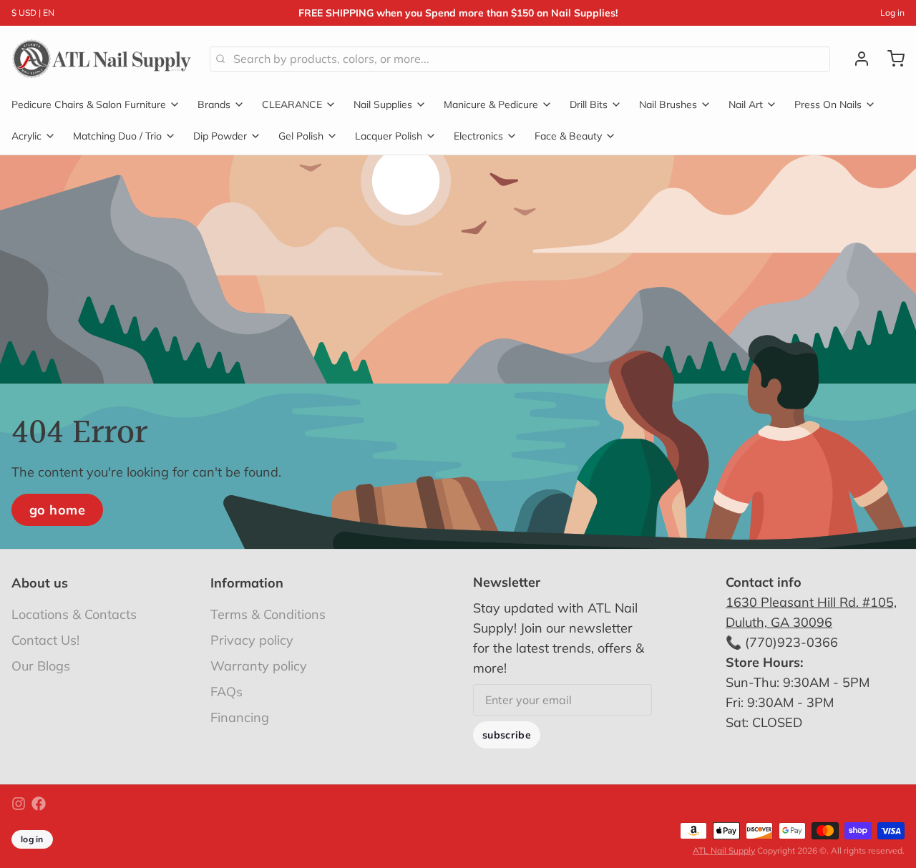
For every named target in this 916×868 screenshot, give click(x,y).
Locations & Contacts (74, 614)
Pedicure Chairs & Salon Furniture (88, 104)
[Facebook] (38, 803)
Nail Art (746, 104)
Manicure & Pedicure (491, 104)
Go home (57, 510)
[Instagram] (18, 803)
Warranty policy (258, 666)
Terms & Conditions (268, 614)
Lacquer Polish (388, 136)
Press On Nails (828, 104)
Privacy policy (251, 640)
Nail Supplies (383, 104)
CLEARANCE (292, 104)
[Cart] (890, 58)
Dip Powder (220, 136)
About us (39, 583)
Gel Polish (300, 136)
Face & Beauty (568, 136)
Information (246, 583)
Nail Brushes (668, 104)
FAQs (226, 691)
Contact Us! (45, 640)
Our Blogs (40, 666)
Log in (892, 12)
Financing (239, 717)
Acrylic (26, 136)
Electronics (478, 136)
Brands (214, 104)
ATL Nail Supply (724, 850)
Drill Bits (589, 104)
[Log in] (856, 58)
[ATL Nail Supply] (102, 58)
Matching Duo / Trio (117, 136)
